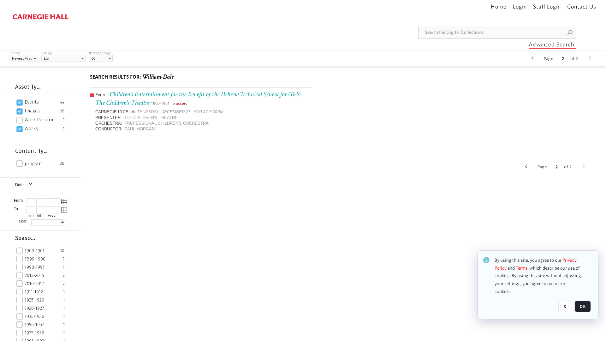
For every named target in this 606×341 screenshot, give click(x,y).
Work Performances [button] (42, 120)
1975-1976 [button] (34, 333)
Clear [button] (23, 221)
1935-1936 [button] (34, 316)
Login (520, 6)
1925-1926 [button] (34, 300)
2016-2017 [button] (34, 283)
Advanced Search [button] (551, 44)
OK (582, 306)
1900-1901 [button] (35, 251)
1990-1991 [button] (35, 267)
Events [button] (32, 102)
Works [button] (31, 128)
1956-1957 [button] (34, 324)
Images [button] (32, 111)
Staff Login (547, 6)
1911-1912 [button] (34, 292)
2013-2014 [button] (34, 275)
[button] (570, 32)
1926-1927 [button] (34, 308)
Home (499, 6)
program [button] (34, 163)
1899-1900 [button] (35, 259)
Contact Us (581, 6)
